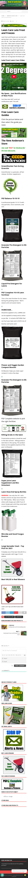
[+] (20, 655)
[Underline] (6, 655)
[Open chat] (25, 875)
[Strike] (8, 655)
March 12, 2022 (6, 21)
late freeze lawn (9, 616)
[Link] (16, 655)
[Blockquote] (13, 655)
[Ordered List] (10, 655)
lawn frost (19, 616)
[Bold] (3, 655)
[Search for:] (14, 11)
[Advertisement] (12, 833)
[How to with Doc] (14, 5)
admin (12, 21)
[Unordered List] (11, 655)
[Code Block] (15, 655)
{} (18, 655)
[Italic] (4, 655)
